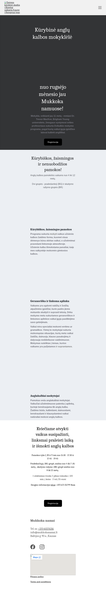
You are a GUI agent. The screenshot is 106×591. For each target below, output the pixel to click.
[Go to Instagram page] (42, 546)
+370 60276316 (46, 528)
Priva (32, 577)
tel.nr (53, 485)
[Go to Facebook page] (32, 546)
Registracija (53, 142)
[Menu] (100, 7)
